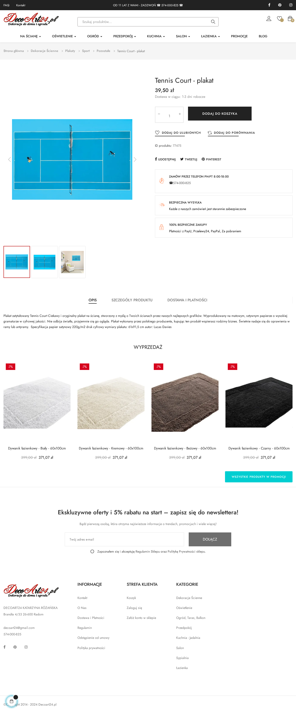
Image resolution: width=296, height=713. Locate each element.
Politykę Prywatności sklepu (186, 551)
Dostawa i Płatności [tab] (187, 300)
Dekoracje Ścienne (189, 597)
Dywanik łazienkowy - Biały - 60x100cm (37, 448)
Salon (180, 648)
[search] (213, 22)
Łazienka (182, 667)
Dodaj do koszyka (219, 113)
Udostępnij (167, 159)
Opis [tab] (93, 300)
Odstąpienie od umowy (93, 637)
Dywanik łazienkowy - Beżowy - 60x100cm (185, 448)
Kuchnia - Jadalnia (188, 637)
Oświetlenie (184, 607)
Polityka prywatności (91, 648)
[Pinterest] (279, 5)
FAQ (6, 5)
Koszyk (131, 597)
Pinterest (213, 159)
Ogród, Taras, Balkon (190, 617)
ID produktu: (163, 145)
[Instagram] (291, 5)
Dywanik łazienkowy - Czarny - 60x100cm (259, 448)
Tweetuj (191, 159)
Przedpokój (184, 627)
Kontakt (20, 5)
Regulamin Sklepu (148, 551)
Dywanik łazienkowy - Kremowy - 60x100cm (111, 448)
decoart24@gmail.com (19, 627)
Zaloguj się (134, 607)
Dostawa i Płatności (90, 617)
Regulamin (84, 627)
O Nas (81, 607)
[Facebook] (269, 5)
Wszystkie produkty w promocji (259, 477)
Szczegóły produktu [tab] (132, 300)
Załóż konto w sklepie (141, 617)
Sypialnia (182, 658)
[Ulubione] (279, 18)
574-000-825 (169, 5)
